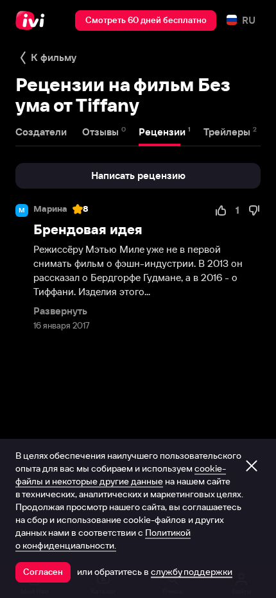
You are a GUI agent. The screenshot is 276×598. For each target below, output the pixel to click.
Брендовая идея (87, 229)
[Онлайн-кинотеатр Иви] (33, 20)
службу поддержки (191, 572)
